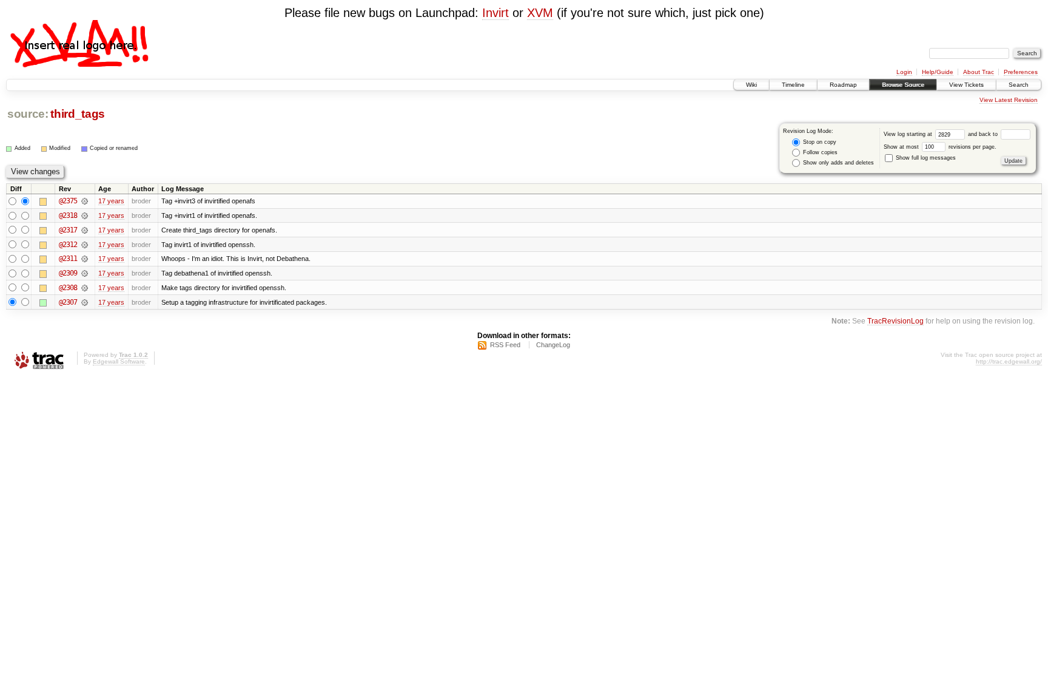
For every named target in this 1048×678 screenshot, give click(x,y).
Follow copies (819, 152)
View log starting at (909, 134)
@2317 (68, 230)
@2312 (68, 244)
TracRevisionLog (895, 321)
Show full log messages (925, 158)
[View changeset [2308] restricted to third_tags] (84, 287)
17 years (111, 201)
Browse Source (903, 84)
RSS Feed (505, 344)
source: (28, 113)
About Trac (978, 72)
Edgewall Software (119, 361)
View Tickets (966, 84)
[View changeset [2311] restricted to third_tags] (84, 258)
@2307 (68, 302)
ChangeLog (553, 344)
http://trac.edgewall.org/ (1009, 361)
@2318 (68, 215)
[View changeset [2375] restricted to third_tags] (84, 201)
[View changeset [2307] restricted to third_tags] (84, 302)
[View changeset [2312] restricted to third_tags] (84, 244)
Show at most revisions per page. (940, 147)
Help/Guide (937, 72)
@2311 (68, 258)
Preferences (1021, 72)
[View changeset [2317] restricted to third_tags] (84, 230)
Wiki (751, 84)
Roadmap (843, 84)
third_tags (77, 113)
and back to (983, 134)
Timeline (793, 84)
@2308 (68, 287)
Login (904, 72)
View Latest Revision (1008, 100)
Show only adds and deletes (837, 163)
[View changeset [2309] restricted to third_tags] (84, 273)
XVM (540, 12)
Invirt (495, 12)
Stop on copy (818, 142)
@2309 (68, 273)
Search (1019, 84)
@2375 (68, 201)
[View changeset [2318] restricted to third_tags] (84, 215)
